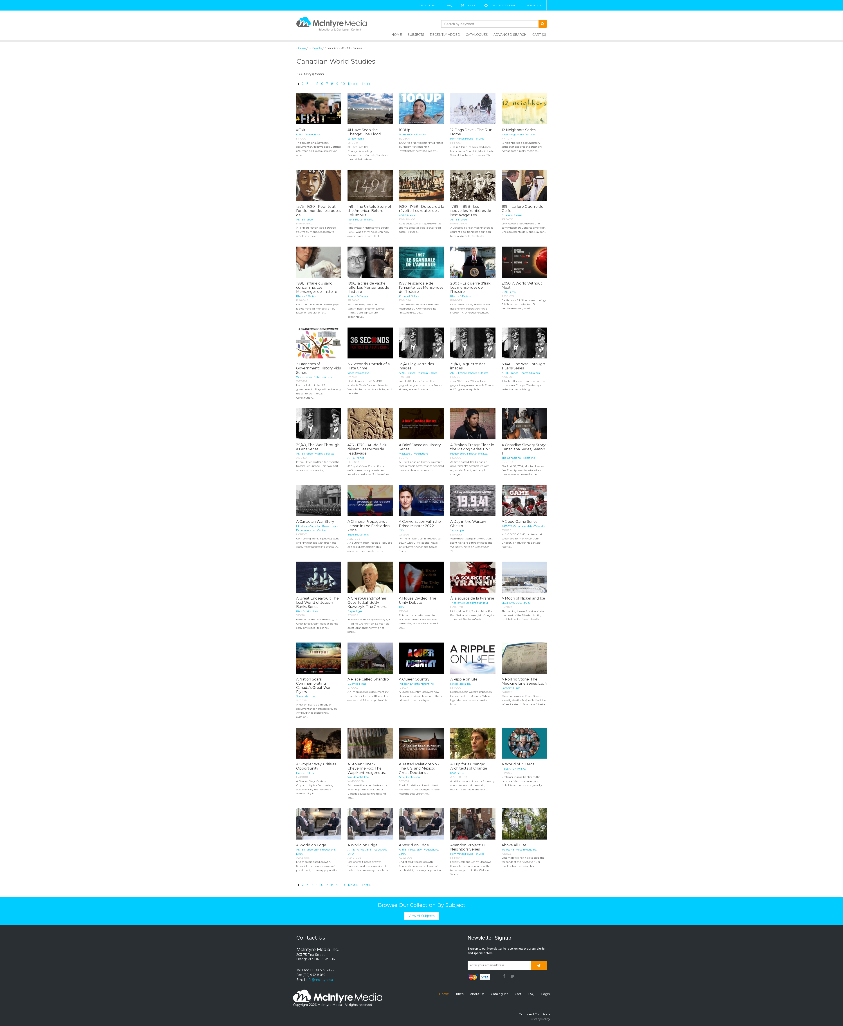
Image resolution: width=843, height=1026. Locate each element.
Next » (353, 84)
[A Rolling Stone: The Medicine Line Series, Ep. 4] (524, 658)
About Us (477, 994)
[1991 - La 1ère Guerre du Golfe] (524, 185)
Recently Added (445, 35)
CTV (401, 530)
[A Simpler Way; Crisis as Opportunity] (318, 743)
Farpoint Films (511, 687)
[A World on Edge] (318, 824)
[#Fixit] (318, 108)
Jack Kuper (457, 530)
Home (396, 35)
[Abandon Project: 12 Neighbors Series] (472, 824)
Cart (518, 994)
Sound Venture (305, 696)
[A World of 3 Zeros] (524, 743)
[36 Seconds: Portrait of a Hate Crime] (370, 343)
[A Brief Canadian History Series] (421, 423)
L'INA (299, 853)
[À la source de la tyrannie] (472, 577)
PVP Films (456, 773)
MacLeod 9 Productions (413, 453)
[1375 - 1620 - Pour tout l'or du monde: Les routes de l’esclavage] (318, 185)
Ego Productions (358, 534)
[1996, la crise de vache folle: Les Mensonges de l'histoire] (370, 262)
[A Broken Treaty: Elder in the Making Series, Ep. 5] (472, 423)
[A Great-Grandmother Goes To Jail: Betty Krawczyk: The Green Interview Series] (370, 577)
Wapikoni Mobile (358, 777)
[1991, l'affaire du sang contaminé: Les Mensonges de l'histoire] (318, 262)
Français (534, 5)
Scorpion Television (411, 777)
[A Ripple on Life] (472, 658)
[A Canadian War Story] (318, 500)
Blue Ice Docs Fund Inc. (413, 134)
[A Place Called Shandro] (370, 658)
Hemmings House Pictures (467, 138)
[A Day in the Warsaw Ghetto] (472, 500)
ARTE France (304, 219)
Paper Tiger (355, 611)
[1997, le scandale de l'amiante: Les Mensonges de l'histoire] (421, 262)
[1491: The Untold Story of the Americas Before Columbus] (370, 185)
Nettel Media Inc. (460, 683)
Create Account (502, 5)
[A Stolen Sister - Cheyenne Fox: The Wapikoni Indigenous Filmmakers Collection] (370, 743)
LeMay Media (356, 138)
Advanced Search (510, 35)
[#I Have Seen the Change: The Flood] (370, 108)
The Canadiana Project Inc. (518, 457)
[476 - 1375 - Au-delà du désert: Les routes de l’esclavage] (370, 423)
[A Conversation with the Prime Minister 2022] (421, 500)
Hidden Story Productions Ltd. (469, 453)
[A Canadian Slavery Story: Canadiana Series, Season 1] (524, 423)
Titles (459, 994)
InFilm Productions (308, 134)
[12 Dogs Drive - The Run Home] (472, 108)
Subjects (416, 35)
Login (471, 5)
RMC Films (508, 292)
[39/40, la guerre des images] (421, 343)
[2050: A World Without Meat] (524, 262)
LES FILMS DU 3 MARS (516, 602)
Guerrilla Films (357, 683)
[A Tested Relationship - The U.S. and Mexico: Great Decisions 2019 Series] (421, 743)
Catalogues (477, 35)
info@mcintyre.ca (319, 980)
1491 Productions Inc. (361, 219)
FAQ (449, 5)
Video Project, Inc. (359, 372)
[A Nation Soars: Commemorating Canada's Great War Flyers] (318, 658)
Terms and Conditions (534, 1014)
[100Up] (421, 108)
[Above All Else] (524, 824)
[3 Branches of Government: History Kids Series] (318, 343)
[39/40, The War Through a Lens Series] (524, 343)
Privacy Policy (540, 1019)
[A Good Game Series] (524, 500)
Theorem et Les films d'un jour (469, 602)
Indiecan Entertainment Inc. (416, 683)
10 (343, 84)
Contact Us (425, 5)
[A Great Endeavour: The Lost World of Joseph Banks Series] (318, 577)
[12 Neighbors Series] (524, 108)
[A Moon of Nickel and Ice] (524, 577)
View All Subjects (421, 916)
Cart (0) (539, 35)
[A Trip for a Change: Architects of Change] (472, 743)
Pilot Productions (307, 611)
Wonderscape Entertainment (314, 377)
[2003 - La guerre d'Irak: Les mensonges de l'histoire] (472, 262)
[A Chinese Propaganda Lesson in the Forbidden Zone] (370, 500)
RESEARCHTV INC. (514, 768)
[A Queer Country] (421, 658)
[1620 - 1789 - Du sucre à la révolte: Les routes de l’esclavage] (421, 185)
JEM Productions (324, 849)
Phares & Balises (512, 215)
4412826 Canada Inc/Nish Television (524, 526)
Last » (366, 84)
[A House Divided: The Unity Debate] (421, 577)
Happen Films (305, 773)
